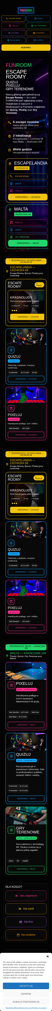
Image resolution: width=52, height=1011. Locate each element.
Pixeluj (15, 25)
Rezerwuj (26, 48)
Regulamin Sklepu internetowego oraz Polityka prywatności (26, 1008)
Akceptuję (26, 986)
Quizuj (40, 18)
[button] (47, 956)
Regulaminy (15, 40)
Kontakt (40, 40)
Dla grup (15, 33)
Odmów (26, 993)
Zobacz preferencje (26, 1001)
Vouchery (40, 33)
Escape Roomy (15, 18)
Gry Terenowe (40, 25)
